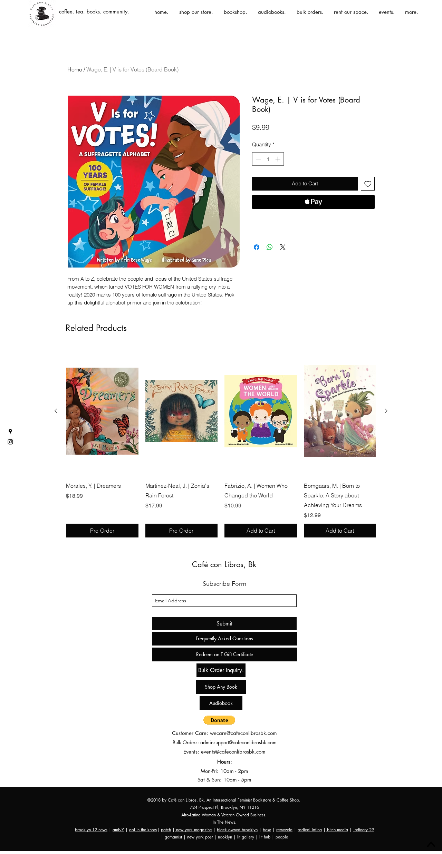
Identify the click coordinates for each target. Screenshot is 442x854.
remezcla (284, 830)
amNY (118, 830)
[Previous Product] (56, 411)
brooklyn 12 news (91, 830)
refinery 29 (363, 830)
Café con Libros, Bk (224, 564)
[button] (219, 720)
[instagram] (10, 441)
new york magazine (193, 830)
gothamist (173, 837)
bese (267, 830)
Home (74, 69)
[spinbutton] (268, 159)
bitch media (337, 830)
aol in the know (143, 830)
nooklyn (225, 837)
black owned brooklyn (237, 830)
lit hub (264, 837)
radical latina (310, 830)
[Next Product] (386, 411)
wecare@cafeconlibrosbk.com (243, 733)
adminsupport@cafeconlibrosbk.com (238, 742)
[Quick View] (102, 411)
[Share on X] (283, 247)
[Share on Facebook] (256, 247)
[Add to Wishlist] (368, 184)
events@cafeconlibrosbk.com (233, 751)
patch (166, 830)
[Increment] (278, 159)
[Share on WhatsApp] (270, 247)
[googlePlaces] (10, 431)
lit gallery (246, 837)
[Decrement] (257, 159)
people (282, 837)
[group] (221, 442)
